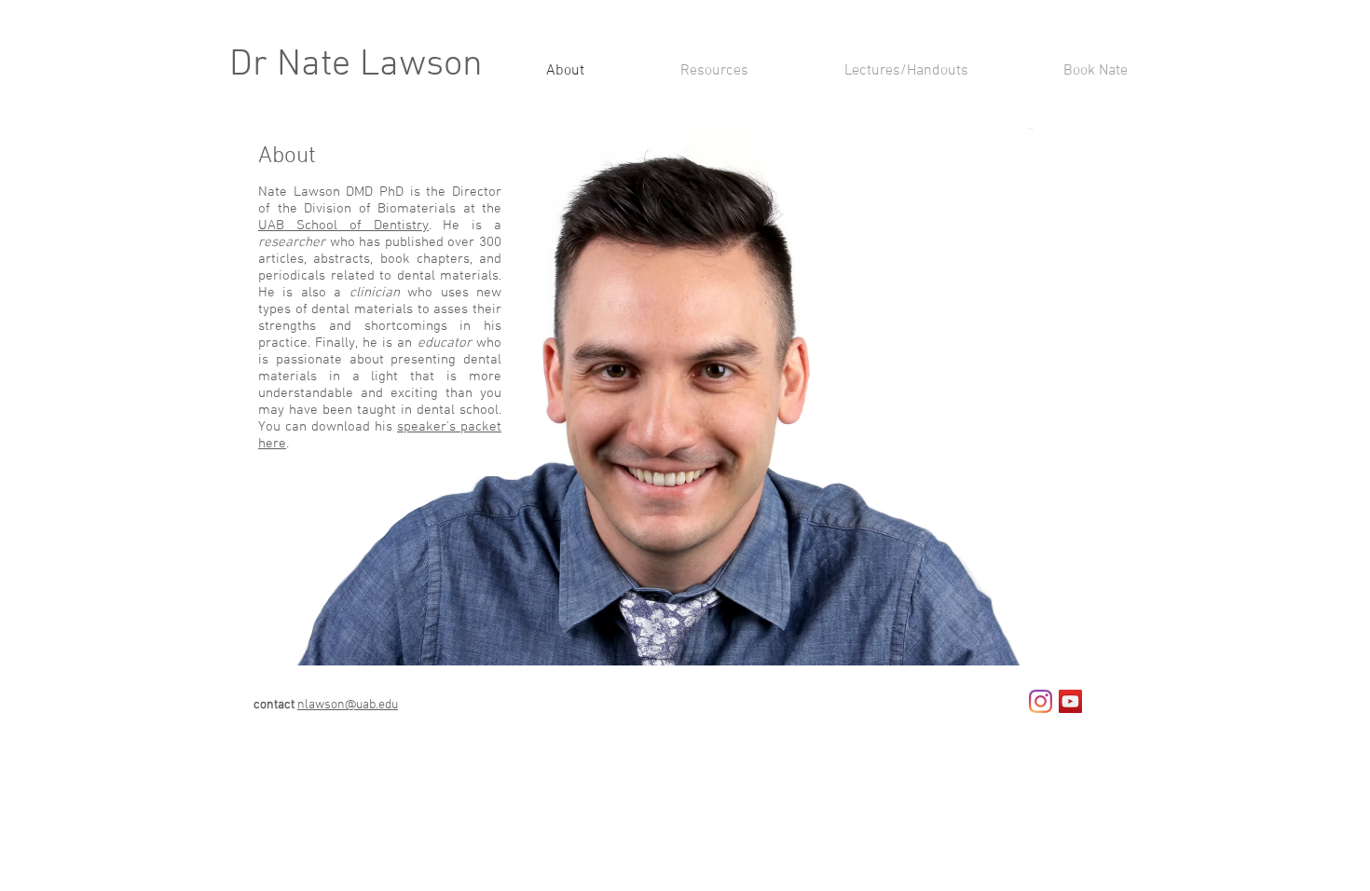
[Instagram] (1040, 701)
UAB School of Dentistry (343, 225)
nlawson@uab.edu (347, 705)
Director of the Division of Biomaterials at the (379, 200)
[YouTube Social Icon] (1070, 701)
